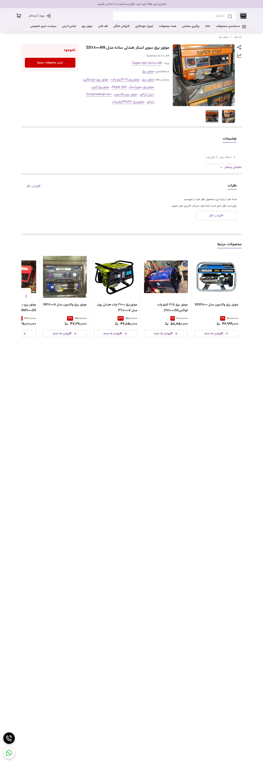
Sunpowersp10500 (99, 94)
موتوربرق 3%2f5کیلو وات (128, 101)
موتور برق (223, 37)
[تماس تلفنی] (9, 738)
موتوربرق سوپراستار (141, 87)
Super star (119, 87)
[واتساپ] (9, 753)
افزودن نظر (33, 186)
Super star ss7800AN (147, 63)
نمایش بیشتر (233, 167)
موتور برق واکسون (125, 94)
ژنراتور (150, 101)
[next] (26, 296)
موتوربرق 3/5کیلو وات (125, 79)
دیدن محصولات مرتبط (50, 62)
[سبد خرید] (18, 15)
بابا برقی (238, 37)
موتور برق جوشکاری (95, 79)
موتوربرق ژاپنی (101, 87)
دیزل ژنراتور (147, 94)
